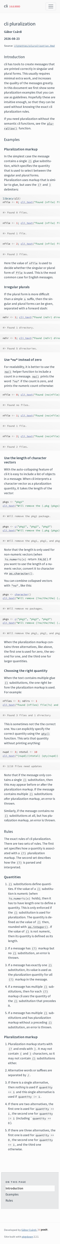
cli (6, 6)
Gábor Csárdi (28, 1230)
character (21, 594)
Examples (12, 1194)
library (8, 198)
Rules (9, 1200)
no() (8, 372)
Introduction (14, 1188)
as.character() (20, 573)
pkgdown (27, 1236)
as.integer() (38, 927)
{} (30, 161)
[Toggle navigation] (51, 6)
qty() (45, 734)
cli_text (27, 202)
